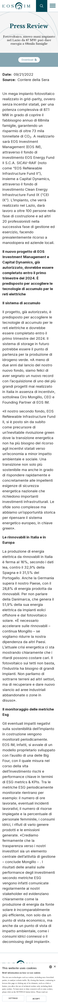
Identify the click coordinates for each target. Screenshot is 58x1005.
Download (27, 59)
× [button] (55, 967)
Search (41, 6)
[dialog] (29, 984)
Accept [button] (36, 998)
